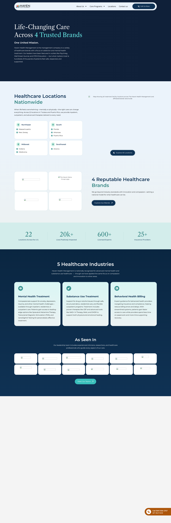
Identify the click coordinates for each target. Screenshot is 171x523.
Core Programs (96, 6)
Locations (112, 6)
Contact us (123, 6)
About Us (80, 6)
